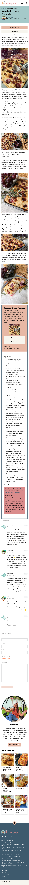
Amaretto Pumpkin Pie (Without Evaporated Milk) (14, 866)
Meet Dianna (5, 870)
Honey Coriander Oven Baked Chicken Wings (12, 845)
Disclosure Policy (6, 874)
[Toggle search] (27, 3)
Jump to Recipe (15, 27)
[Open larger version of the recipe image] (14, 329)
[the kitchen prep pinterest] (5, 837)
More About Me (13, 744)
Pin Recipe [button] (15, 342)
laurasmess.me (10, 573)
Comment (4, 662)
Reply (25, 525)
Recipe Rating (5, 656)
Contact (4, 872)
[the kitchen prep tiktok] (11, 837)
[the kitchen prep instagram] (8, 837)
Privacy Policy (5, 876)
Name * (3, 637)
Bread (6, 8)
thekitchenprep (10, 550)
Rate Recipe (15, 338)
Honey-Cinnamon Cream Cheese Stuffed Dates (13, 848)
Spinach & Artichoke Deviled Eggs (11, 850)
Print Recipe (15, 31)
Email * (3, 643)
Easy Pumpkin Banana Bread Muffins (11, 860)
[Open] (22, 3)
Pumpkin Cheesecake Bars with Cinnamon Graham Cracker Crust (13, 863)
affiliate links (18, 90)
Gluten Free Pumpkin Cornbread (10, 856)
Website (3, 650)
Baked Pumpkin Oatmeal (8, 858)
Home (2, 8)
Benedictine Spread (7, 842)
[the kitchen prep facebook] (2, 837)
